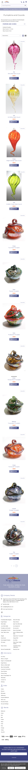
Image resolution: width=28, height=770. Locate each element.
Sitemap (2, 681)
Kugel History (4, 663)
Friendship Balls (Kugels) (6, 619)
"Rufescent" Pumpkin (14, 334)
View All (2, 732)
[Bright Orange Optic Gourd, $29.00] (14, 142)
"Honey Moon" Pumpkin (14, 379)
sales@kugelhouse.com (8, 606)
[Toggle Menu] (2, 2)
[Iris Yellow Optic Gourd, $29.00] (14, 99)
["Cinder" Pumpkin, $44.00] (14, 535)
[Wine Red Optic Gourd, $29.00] (14, 55)
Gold (2, 723)
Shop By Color (16, 649)
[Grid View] (23, 35)
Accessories (16, 628)
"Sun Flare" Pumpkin (14, 247)
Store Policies (4, 671)
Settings (4, 768)
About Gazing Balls (5, 667)
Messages (3, 693)
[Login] (24, 2)
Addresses (3, 695)
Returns (2, 691)
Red (2, 715)
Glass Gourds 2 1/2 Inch (8, 29)
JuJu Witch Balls (4, 626)
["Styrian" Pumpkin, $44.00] (14, 273)
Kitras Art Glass (16, 619)
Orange (2, 727)
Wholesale (3, 677)
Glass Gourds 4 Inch (7, 31)
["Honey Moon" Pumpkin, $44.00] (14, 360)
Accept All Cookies (20, 768)
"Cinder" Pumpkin (14, 553)
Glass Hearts (16, 621)
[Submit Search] (25, 5)
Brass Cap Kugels (17, 630)
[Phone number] (22, 2)
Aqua (2, 721)
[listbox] (11, 36)
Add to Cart (14, 78)
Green (2, 713)
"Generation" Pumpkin (14, 423)
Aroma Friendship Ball (5, 649)
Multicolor (3, 711)
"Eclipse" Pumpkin (14, 510)
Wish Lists (3, 699)
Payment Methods (5, 697)
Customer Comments (5, 669)
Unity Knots (3, 638)
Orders (2, 689)
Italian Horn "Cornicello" (18, 635)
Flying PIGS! (15, 638)
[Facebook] (2, 612)
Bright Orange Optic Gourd (14, 160)
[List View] (25, 35)
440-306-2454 (6, 604)
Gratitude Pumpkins (7, 27)
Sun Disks (15, 640)
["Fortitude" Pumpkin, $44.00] (14, 448)
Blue (2, 717)
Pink (2, 725)
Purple (2, 719)
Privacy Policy (4, 673)
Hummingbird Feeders (5, 640)
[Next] (16, 565)
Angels (2, 635)
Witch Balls (3, 624)
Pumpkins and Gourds (5, 628)
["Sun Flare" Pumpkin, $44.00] (14, 229)
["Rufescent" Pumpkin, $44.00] (14, 316)
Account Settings (4, 703)
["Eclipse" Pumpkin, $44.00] (14, 492)
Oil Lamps (3, 642)
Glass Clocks (4, 645)
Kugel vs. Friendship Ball (6, 660)
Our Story (3, 656)
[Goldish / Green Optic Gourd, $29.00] (14, 186)
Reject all (11, 768)
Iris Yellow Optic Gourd (14, 117)
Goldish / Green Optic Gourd (14, 204)
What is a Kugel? (4, 658)
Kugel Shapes (4, 621)
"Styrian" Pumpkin (14, 291)
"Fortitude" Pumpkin (14, 466)
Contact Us (3, 679)
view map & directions (8, 609)
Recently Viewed (4, 701)
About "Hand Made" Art (6, 675)
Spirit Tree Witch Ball (17, 624)
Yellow (2, 730)
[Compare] (24, 41)
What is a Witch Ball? (5, 665)
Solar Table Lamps (5, 632)
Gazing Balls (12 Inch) (5, 630)
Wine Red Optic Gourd (14, 73)
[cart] (26, 2)
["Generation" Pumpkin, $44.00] (14, 405)
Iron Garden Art (16, 626)
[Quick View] (21, 41)
